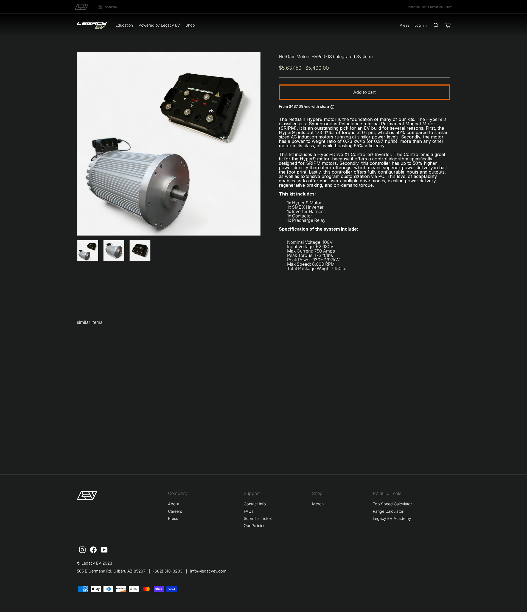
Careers (175, 511)
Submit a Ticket (258, 518)
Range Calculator (388, 511)
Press (404, 25)
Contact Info (255, 503)
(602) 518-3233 (168, 571)
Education (124, 25)
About (173, 503)
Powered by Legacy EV (159, 25)
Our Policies (254, 525)
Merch (318, 503)
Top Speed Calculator (392, 503)
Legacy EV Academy (392, 518)
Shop (190, 25)
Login (419, 25)
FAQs (248, 511)
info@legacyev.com (208, 571)
